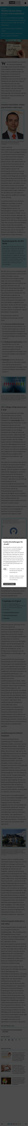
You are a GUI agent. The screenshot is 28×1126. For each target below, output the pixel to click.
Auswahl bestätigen (9, 584)
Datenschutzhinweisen (11, 561)
